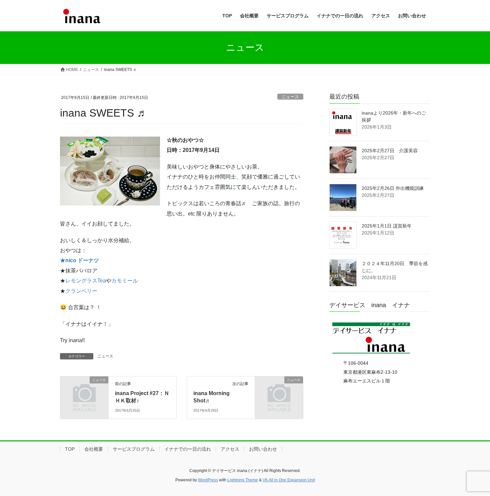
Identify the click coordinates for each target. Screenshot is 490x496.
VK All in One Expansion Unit (289, 480)
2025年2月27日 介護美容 (390, 150)
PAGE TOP (472, 475)
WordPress (208, 480)
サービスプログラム (134, 449)
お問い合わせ (263, 449)
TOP (70, 449)
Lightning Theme (242, 480)
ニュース (290, 96)
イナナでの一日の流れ (187, 449)
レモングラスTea (85, 280)
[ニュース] (84, 391)
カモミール (124, 280)
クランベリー (81, 291)
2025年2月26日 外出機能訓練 (393, 188)
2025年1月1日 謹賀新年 (387, 226)
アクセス (230, 449)
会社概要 (93, 449)
